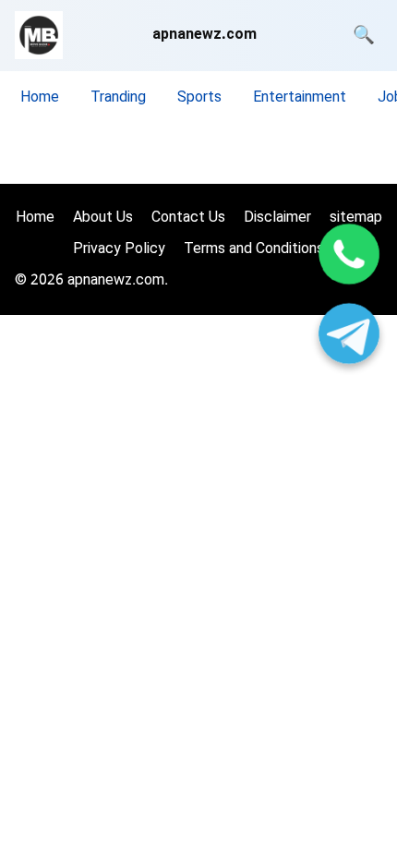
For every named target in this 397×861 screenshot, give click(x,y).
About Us (103, 218)
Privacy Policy (119, 250)
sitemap (356, 218)
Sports (199, 98)
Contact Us (188, 218)
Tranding (118, 98)
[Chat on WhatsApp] (349, 257)
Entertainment (299, 98)
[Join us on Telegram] (349, 337)
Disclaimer (277, 218)
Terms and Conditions (254, 250)
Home (39, 98)
